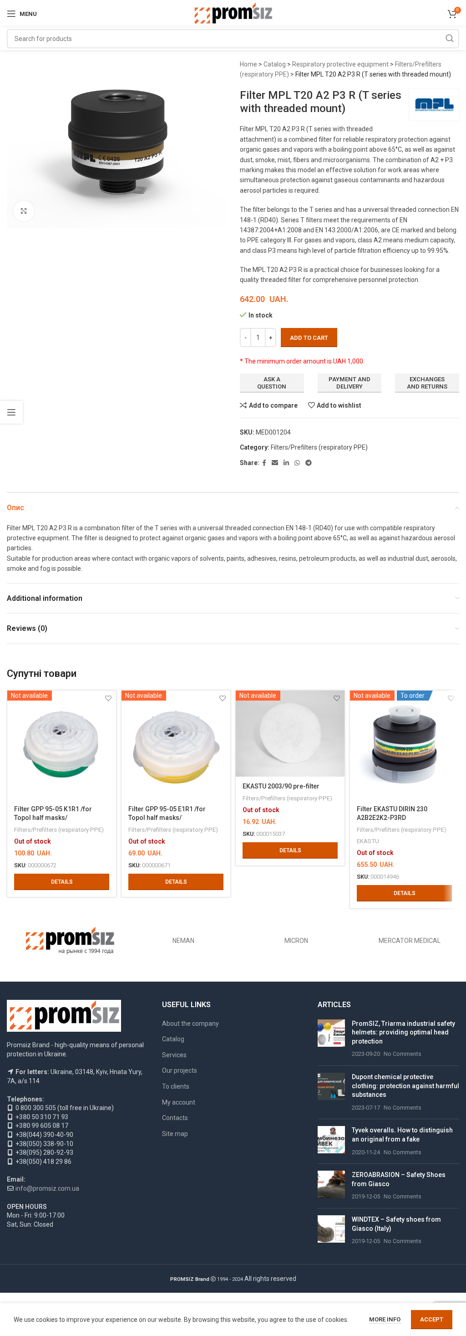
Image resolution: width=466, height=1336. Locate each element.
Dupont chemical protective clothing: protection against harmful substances (405, 1085)
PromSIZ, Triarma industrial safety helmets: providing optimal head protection (403, 1032)
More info (385, 1319)
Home (248, 64)
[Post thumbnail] (331, 1039)
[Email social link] (275, 463)
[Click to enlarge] (24, 211)
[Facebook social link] (264, 463)
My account (178, 1102)
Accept (431, 1319)
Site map (175, 1133)
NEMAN (183, 940)
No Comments (402, 1053)
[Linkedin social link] (286, 463)
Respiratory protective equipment (340, 64)
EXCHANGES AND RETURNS (427, 383)
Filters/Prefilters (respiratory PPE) (319, 447)
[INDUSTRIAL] (70, 940)
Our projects (179, 1070)
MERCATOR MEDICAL (410, 940)
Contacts (175, 1117)
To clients (175, 1086)
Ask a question (271, 383)
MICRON (296, 940)
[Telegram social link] (308, 463)
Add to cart (309, 337)
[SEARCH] (449, 38)
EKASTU (368, 841)
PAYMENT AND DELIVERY (349, 383)
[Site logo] (233, 13)
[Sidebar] (11, 412)
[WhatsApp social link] (297, 463)
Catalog (274, 64)
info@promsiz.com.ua (47, 1188)
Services (174, 1055)
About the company (190, 1023)
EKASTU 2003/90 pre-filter (281, 786)
